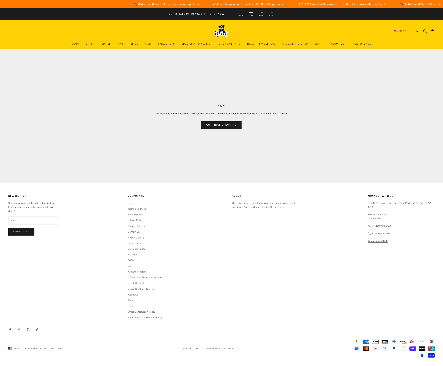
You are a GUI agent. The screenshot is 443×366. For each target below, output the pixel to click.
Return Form (135, 243)
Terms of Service (137, 208)
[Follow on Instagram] (19, 329)
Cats (89, 44)
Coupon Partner (136, 226)
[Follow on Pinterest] (28, 329)
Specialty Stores (295, 44)
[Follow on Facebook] (10, 329)
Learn (319, 44)
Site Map (132, 254)
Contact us (133, 231)
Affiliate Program (137, 271)
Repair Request (136, 283)
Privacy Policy (135, 220)
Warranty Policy (136, 249)
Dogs (75, 44)
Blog (130, 306)
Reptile (105, 44)
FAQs (131, 260)
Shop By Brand (229, 44)
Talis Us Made (361, 44)
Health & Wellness (261, 44)
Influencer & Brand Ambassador (145, 277)
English (56, 348)
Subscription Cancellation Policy (145, 317)
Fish (148, 44)
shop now (217, 14)
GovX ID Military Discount (142, 289)
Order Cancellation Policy (141, 311)
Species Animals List (197, 44)
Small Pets (166, 44)
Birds (134, 44)
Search (131, 203)
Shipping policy (136, 237)
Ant (121, 44)
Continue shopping (221, 124)
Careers (132, 266)
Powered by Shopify (219, 348)
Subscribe (21, 231)
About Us (337, 44)
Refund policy (135, 214)
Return (131, 300)
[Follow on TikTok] (37, 329)
